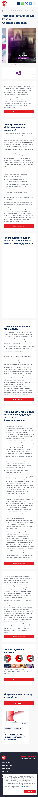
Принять (30, 792)
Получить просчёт (19, 112)
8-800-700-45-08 (18, 3)
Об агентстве (7, 762)
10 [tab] (25, 64)
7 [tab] (20, 64)
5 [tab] (17, 64)
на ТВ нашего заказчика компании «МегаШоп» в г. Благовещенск (14, 737)
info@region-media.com (28, 758)
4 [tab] (15, 64)
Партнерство (7, 765)
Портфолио (18, 703)
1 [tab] (11, 64)
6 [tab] (19, 64)
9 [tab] (23, 64)
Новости (5, 771)
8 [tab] (22, 64)
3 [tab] (14, 64)
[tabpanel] (15, 725)
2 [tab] (12, 64)
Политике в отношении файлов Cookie (17, 787)
